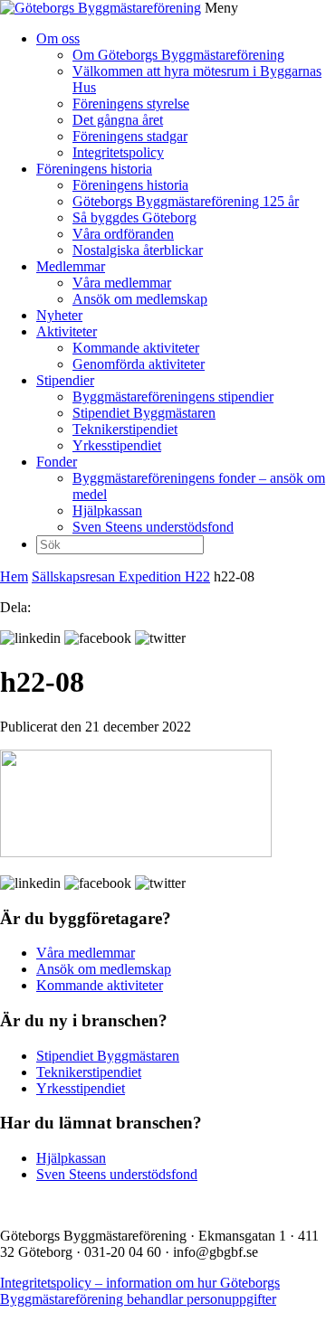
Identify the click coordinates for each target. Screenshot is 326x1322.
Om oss (58, 38)
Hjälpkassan (107, 510)
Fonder (56, 461)
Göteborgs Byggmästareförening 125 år (185, 201)
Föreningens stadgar (129, 136)
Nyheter (59, 315)
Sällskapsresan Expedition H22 (121, 576)
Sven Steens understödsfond (153, 526)
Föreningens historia (94, 168)
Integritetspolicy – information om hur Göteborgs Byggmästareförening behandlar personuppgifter (140, 1291)
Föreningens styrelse (130, 103)
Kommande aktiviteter (135, 347)
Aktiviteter (66, 331)
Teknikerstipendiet (124, 429)
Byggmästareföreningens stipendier (172, 396)
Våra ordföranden (123, 233)
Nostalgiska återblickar (137, 250)
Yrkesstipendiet (116, 445)
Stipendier (65, 380)
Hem (14, 576)
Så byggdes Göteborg (134, 217)
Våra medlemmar (121, 282)
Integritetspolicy (118, 152)
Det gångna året (117, 119)
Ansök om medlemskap (139, 299)
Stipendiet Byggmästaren (144, 412)
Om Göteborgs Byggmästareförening (178, 54)
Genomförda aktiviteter (138, 364)
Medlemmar (70, 266)
